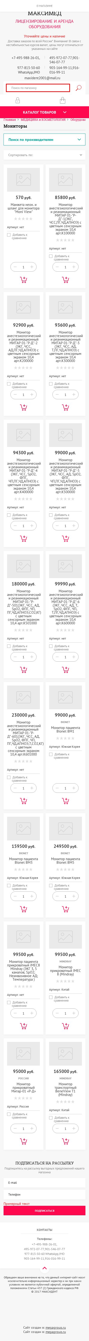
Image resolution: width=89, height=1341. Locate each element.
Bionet (65, 722)
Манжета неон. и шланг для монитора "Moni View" (23, 208)
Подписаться (44, 1210)
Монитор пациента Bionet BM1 (65, 729)
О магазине (44, 6)
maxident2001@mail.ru (42, 78)
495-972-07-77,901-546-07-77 (64, 60)
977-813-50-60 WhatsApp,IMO (28, 69)
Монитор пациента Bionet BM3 (23, 861)
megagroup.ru (56, 1327)
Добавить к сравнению (19, 235)
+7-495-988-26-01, (26, 58)
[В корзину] (23, 280)
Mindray (65, 961)
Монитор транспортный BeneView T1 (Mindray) (65, 1089)
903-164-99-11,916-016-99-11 (64, 69)
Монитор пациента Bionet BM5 (65, 861)
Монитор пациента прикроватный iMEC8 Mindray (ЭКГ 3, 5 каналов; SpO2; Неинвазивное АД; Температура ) (23, 970)
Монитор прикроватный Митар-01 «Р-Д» (23, 1087)
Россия (23, 1078)
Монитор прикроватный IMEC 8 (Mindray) (65, 970)
